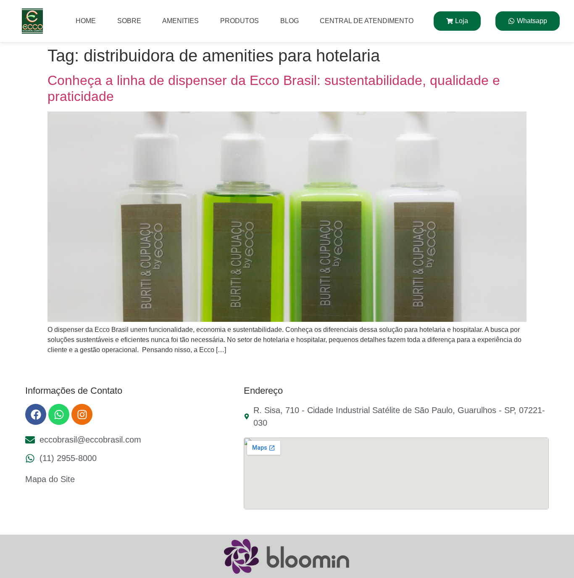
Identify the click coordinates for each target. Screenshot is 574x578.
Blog (289, 20)
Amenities (180, 20)
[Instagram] (81, 414)
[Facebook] (35, 414)
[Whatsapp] (58, 414)
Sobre (129, 20)
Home (86, 20)
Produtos (239, 20)
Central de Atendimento (366, 20)
